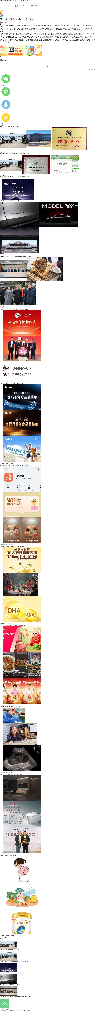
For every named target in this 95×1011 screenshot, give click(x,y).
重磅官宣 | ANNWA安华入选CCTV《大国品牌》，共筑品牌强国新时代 (14, 309)
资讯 (3, 0)
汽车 (24, 0)
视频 (15, 0)
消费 (21, 0)
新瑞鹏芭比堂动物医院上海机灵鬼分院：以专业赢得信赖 (11, 706)
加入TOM (10, 1009)
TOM (1, 178)
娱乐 (5, 0)
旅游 (9, 0)
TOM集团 (2, 1009)
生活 (11, 0)
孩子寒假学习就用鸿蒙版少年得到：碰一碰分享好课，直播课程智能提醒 (14, 465)
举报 (1, 59)
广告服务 (6, 1009)
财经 (17, 0)
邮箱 (28, 0)
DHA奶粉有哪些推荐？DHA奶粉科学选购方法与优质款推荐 (12, 546)
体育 (7, 0)
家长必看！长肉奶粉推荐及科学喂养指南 (8, 855)
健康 (19, 0)
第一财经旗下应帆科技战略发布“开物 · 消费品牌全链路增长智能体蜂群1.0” (15, 176)
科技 (26, 0)
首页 (1, 0)
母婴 (13, 0)
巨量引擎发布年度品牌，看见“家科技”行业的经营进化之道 (11, 383)
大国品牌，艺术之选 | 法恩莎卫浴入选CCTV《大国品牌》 (11, 774)
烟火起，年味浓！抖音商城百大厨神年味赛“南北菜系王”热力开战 (13, 625)
